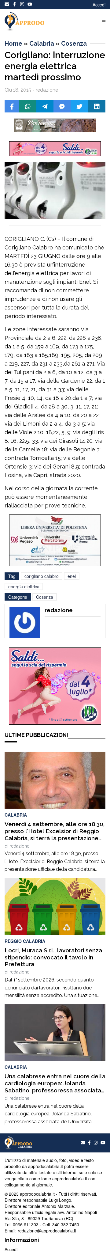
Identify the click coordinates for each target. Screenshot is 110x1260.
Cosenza (74, 43)
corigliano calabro (41, 576)
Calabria (41, 43)
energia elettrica (23, 586)
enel (72, 576)
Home (13, 43)
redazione (19, 846)
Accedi (99, 5)
